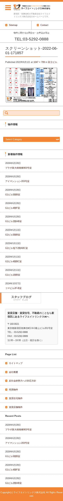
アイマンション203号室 (17, 181)
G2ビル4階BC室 (13, 261)
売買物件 (13, 389)
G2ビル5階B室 (12, 234)
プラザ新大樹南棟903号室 (18, 168)
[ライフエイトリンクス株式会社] (32, 7)
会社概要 (13, 372)
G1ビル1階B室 (12, 275)
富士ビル (52, 62)
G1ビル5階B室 (12, 194)
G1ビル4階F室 (12, 208)
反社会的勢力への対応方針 (22, 380)
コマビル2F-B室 (13, 288)
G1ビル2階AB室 (13, 221)
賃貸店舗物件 (16, 407)
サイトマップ (16, 363)
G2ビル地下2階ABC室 (16, 248)
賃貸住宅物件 (16, 398)
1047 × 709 (39, 62)
